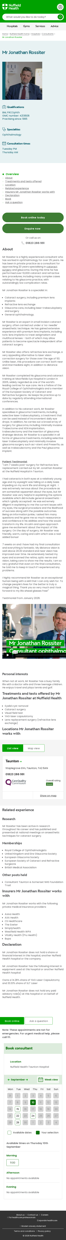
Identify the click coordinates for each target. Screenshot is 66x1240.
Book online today (33, 217)
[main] (33, 620)
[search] (33, 17)
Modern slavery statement (33, 1226)
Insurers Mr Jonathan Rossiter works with (30, 192)
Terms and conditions (24, 1231)
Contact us (32, 1215)
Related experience (17, 188)
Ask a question (14, 202)
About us (20, 1215)
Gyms (26, 26)
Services (40, 26)
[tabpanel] (33, 778)
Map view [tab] (34, 748)
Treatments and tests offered (23, 181)
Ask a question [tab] (38, 1021)
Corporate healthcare (47, 1220)
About (9, 178)
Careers (44, 1215)
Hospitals (12, 26)
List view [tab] (12, 748)
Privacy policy (44, 1231)
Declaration (12, 195)
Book (8, 199)
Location (10, 185)
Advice (54, 26)
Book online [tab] (12, 1021)
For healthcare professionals (22, 1217)
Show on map (48, 795)
